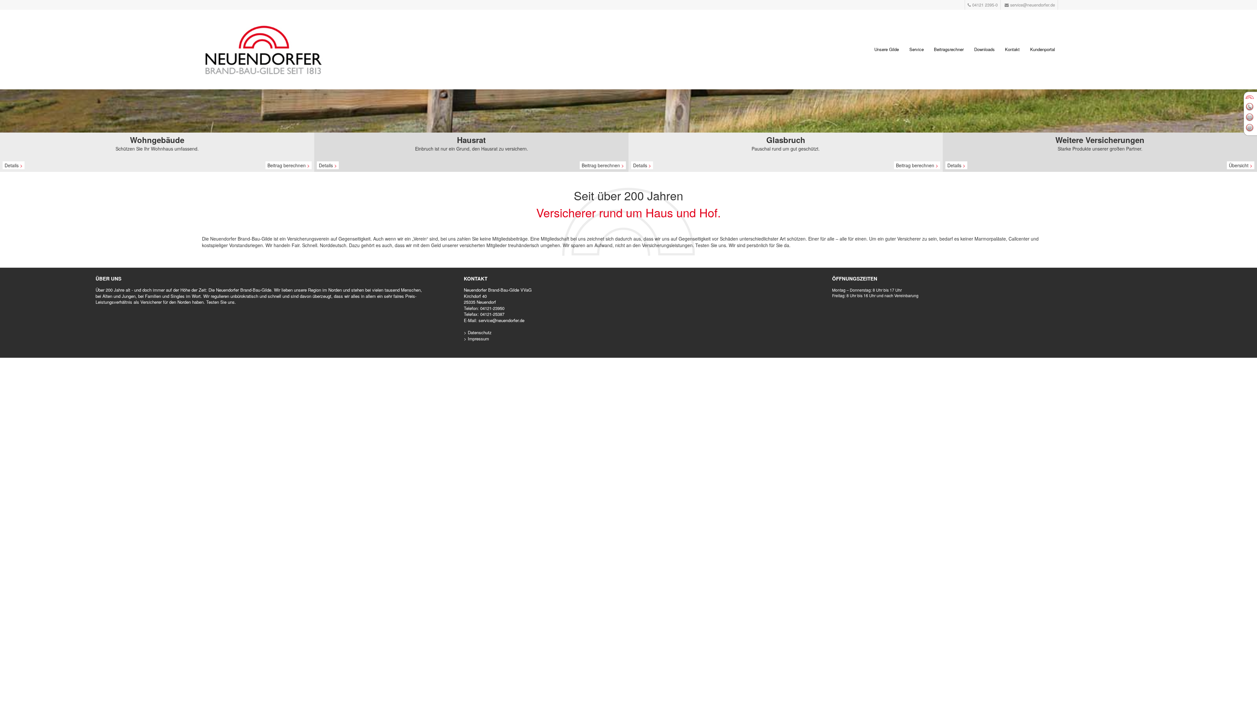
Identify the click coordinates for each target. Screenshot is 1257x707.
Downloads (984, 49)
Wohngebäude (157, 139)
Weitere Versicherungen (1099, 139)
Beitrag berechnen (288, 165)
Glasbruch (785, 139)
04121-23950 (492, 308)
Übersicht (1240, 165)
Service (916, 49)
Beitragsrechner (949, 49)
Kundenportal (1042, 49)
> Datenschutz (478, 332)
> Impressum (476, 338)
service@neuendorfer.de (501, 320)
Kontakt (1012, 49)
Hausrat (471, 139)
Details (14, 165)
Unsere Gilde (886, 49)
